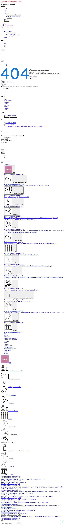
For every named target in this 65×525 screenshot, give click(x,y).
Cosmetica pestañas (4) (10, 278)
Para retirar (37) (15, 254)
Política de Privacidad (10, 115)
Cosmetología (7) (9, 219)
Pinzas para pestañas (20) (23, 277)
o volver (31, 78)
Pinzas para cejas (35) (10, 277)
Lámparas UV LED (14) (17, 266)
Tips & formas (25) (24, 197)
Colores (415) (8, 185)
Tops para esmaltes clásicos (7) (48, 243)
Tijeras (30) (14, 218)
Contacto (6, 344)
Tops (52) (38, 185)
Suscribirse (4, 139)
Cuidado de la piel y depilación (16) (28, 290)
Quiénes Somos (11, 33)
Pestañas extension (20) (45, 277)
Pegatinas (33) (36, 312)
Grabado (9, 18)
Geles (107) (7, 197)
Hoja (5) (49, 312)
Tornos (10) (7, 266)
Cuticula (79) (7, 254)
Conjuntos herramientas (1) (28, 219)
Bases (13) (7, 230)
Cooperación (10, 36)
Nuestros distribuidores (13, 34)
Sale (5, 333)
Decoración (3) (8, 312)
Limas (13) (28, 232)
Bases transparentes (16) (18, 185)
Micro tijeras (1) (34, 277)
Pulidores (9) (35, 254)
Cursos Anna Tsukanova (14, 15)
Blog (5, 109)
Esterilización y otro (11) (24, 301)
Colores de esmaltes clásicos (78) (31, 243)
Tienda (6, 353)
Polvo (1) (54, 312)
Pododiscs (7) (8, 232)
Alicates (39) (7, 218)
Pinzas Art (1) (60, 312)
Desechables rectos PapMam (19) (37, 230)
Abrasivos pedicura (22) (18, 232)
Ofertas (6, 103)
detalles (3, 6)
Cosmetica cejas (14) (57, 277)
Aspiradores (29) (39, 266)
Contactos (6, 108)
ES (5, 43)
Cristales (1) (43, 312)
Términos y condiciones (10, 117)
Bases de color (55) (30, 185)
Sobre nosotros (8, 100)
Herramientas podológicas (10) (49, 218)
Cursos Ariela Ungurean (13, 16)
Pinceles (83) (16, 312)
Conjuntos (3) (45, 185)
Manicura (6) (7, 290)
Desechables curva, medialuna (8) (55, 230)
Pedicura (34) (15, 290)
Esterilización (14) (29, 266)
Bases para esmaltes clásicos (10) (13, 243)
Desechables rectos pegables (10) (19, 230)
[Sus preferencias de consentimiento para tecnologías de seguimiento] (62, 522)
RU (5, 46)
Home (5, 99)
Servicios (6, 105)
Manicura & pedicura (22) (11, 301)
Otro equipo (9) (48, 266)
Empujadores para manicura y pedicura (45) (29, 218)
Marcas (6, 106)
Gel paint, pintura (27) (26, 312)
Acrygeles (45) (15, 197)
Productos (6, 102)
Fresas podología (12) (26, 254)
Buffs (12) (33, 232)
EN (5, 45)
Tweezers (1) (17, 219)
